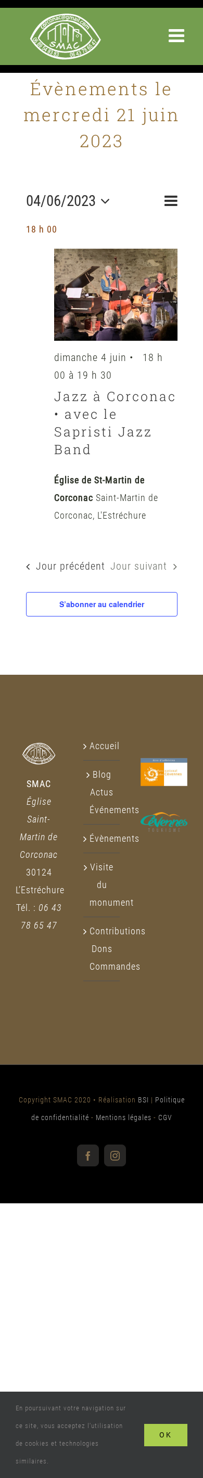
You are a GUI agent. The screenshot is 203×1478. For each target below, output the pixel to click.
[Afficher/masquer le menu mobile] (178, 35)
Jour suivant (138, 566)
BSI (143, 1100)
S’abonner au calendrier (101, 604)
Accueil (102, 745)
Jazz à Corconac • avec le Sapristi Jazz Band (115, 423)
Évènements (102, 838)
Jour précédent (70, 566)
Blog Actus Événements (102, 792)
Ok (165, 1435)
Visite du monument (102, 885)
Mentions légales (123, 1117)
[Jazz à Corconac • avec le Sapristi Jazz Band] (115, 295)
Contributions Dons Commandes (102, 949)
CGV (165, 1117)
